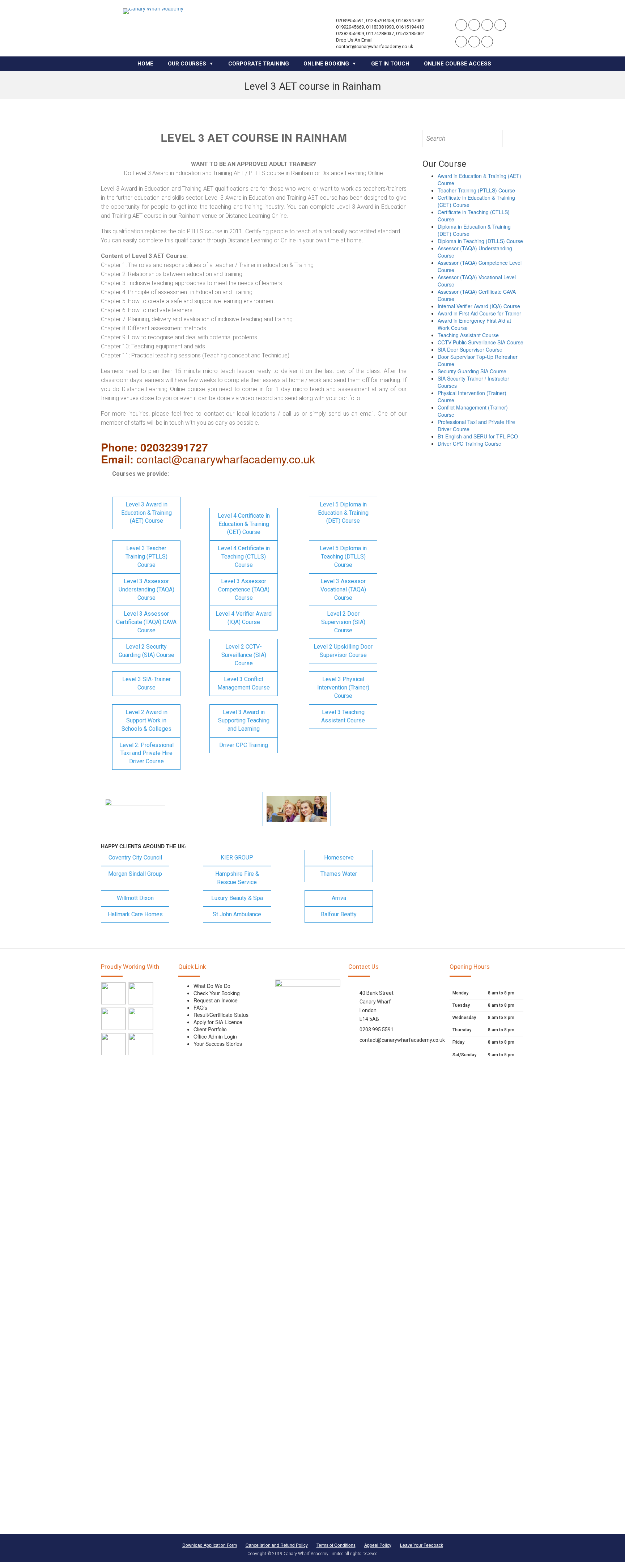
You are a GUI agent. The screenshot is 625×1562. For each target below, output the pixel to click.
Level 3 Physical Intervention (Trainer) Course (343, 687)
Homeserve (339, 857)
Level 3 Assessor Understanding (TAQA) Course (146, 589)
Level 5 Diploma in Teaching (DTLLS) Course (343, 556)
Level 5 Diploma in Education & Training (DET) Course (343, 513)
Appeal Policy (377, 1545)
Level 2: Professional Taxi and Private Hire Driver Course (146, 753)
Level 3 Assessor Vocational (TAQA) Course (343, 589)
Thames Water (338, 873)
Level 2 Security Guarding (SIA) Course (146, 650)
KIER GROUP (237, 857)
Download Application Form (209, 1545)
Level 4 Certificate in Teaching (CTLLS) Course (244, 556)
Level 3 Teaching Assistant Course (343, 716)
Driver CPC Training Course (469, 443)
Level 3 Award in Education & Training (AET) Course (146, 513)
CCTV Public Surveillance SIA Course (480, 342)
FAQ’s (200, 1007)
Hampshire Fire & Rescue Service (237, 878)
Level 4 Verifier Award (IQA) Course (244, 617)
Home (145, 63)
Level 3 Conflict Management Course (243, 683)
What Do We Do (212, 985)
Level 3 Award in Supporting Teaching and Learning (243, 720)
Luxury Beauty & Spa (237, 898)
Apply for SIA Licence (218, 1022)
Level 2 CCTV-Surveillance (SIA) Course (243, 655)
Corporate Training (258, 63)
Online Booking (326, 63)
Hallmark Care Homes (135, 914)
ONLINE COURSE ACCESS (457, 63)
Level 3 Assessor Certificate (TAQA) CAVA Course (146, 622)
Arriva (339, 898)
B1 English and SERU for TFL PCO (478, 436)
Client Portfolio (210, 1029)
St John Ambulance (237, 914)
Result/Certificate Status (221, 1014)
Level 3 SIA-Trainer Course (146, 683)
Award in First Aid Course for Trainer (479, 313)
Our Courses (187, 63)
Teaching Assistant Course (468, 335)
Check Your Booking (217, 993)
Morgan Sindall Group (135, 873)
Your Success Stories (218, 1043)
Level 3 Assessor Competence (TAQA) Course (243, 589)
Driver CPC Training (243, 745)
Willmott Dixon (135, 898)
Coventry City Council (135, 857)
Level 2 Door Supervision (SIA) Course (343, 622)
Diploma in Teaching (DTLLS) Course (480, 241)
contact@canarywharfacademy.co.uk (402, 1040)
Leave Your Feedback (421, 1545)
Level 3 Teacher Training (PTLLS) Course (146, 556)
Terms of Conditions (336, 1545)
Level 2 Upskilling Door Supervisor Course (343, 650)
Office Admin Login (215, 1036)
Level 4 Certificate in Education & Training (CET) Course (244, 524)
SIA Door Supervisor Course (470, 349)
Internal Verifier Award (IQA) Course (479, 306)
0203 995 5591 (377, 1029)
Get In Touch (390, 63)
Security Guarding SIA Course (472, 371)
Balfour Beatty (339, 914)
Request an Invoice (216, 1000)
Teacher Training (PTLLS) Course (476, 190)
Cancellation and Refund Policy (277, 1545)
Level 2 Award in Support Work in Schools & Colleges (146, 720)
